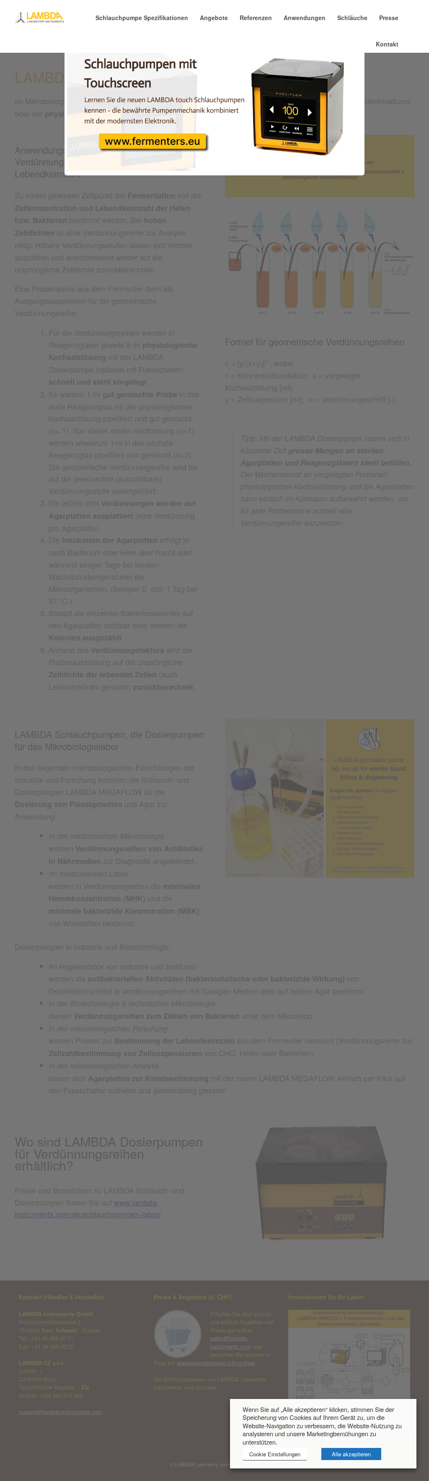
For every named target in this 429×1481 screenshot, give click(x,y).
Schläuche (352, 17)
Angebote (214, 17)
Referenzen (256, 17)
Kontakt (387, 44)
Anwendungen (305, 17)
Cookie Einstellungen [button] (274, 1454)
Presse (388, 17)
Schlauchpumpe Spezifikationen (142, 17)
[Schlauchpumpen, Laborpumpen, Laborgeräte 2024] (39, 18)
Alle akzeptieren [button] (351, 1454)
